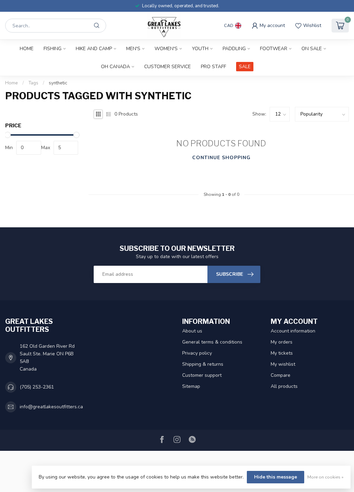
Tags (33, 83)
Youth (200, 48)
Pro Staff (213, 66)
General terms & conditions (212, 342)
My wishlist (283, 364)
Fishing (53, 48)
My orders (281, 342)
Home (27, 48)
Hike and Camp (94, 48)
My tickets (282, 353)
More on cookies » (325, 477)
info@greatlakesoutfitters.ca (51, 406)
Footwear (273, 48)
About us (192, 331)
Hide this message (275, 477)
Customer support (202, 375)
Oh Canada (115, 66)
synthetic (58, 83)
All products (284, 386)
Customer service (167, 66)
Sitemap (191, 386)
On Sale (311, 48)
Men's (133, 48)
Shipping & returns (202, 364)
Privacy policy (197, 353)
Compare (280, 375)
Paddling (234, 48)
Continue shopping (221, 157)
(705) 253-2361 (37, 387)
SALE (245, 66)
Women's (166, 48)
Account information (293, 331)
